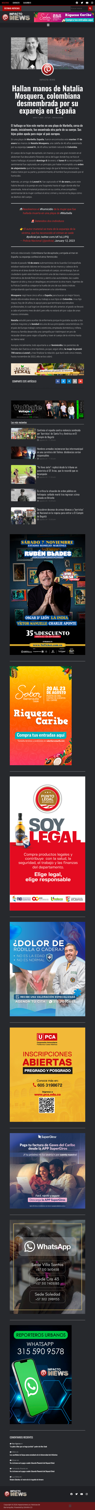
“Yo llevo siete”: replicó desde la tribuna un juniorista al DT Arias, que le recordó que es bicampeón (57, 470)
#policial (31, 236)
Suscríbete (27, 2)
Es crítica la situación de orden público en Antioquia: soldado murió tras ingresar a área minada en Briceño (58, 494)
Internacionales (57, 118)
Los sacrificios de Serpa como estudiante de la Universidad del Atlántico (33, 1454)
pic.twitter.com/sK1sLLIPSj (53, 236)
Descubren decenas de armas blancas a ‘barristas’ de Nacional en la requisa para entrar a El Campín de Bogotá (60, 513)
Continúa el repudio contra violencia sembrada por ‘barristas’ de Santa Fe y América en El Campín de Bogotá (59, 433)
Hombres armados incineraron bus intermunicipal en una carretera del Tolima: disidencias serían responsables (60, 452)
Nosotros (5, 2)
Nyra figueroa (16, 1443)
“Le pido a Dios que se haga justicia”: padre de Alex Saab (28, 1446)
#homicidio (46, 209)
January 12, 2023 (65, 240)
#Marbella (66, 213)
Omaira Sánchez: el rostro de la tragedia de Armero (26, 1479)
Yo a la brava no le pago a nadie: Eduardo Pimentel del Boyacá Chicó (32, 1463)
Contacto (16, 2)
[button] (48, 25)
